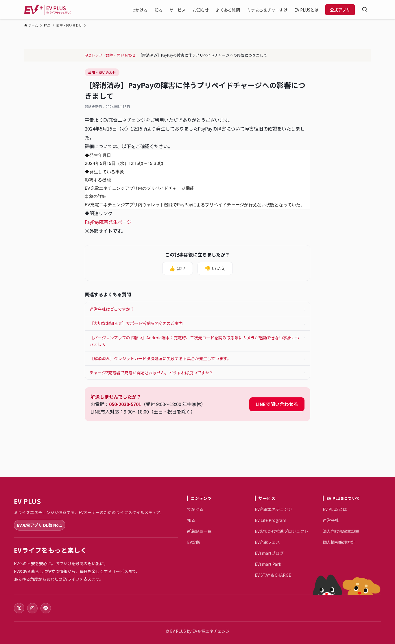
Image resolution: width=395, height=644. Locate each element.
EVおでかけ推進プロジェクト (281, 531)
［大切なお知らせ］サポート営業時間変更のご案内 (197, 323)
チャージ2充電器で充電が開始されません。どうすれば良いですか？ (197, 372)
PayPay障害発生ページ (110, 221)
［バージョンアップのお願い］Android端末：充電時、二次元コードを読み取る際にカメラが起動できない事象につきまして (197, 341)
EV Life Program (270, 520)
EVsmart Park (268, 564)
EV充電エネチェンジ (273, 509)
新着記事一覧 (199, 531)
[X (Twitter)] (19, 608)
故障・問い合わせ (121, 55)
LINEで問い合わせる (277, 404)
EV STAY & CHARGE (273, 575)
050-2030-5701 (125, 404)
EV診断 (193, 542)
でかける (195, 509)
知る (191, 520)
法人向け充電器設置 (341, 531)
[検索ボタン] (364, 9)
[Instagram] (32, 608)
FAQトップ (94, 55)
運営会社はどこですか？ (197, 309)
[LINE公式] (45, 608)
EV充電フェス (267, 542)
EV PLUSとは (335, 509)
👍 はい (177, 268)
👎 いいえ (215, 268)
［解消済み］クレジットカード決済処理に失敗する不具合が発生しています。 (197, 358)
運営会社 (331, 520)
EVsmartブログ (269, 553)
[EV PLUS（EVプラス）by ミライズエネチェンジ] (47, 10)
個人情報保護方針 (339, 542)
